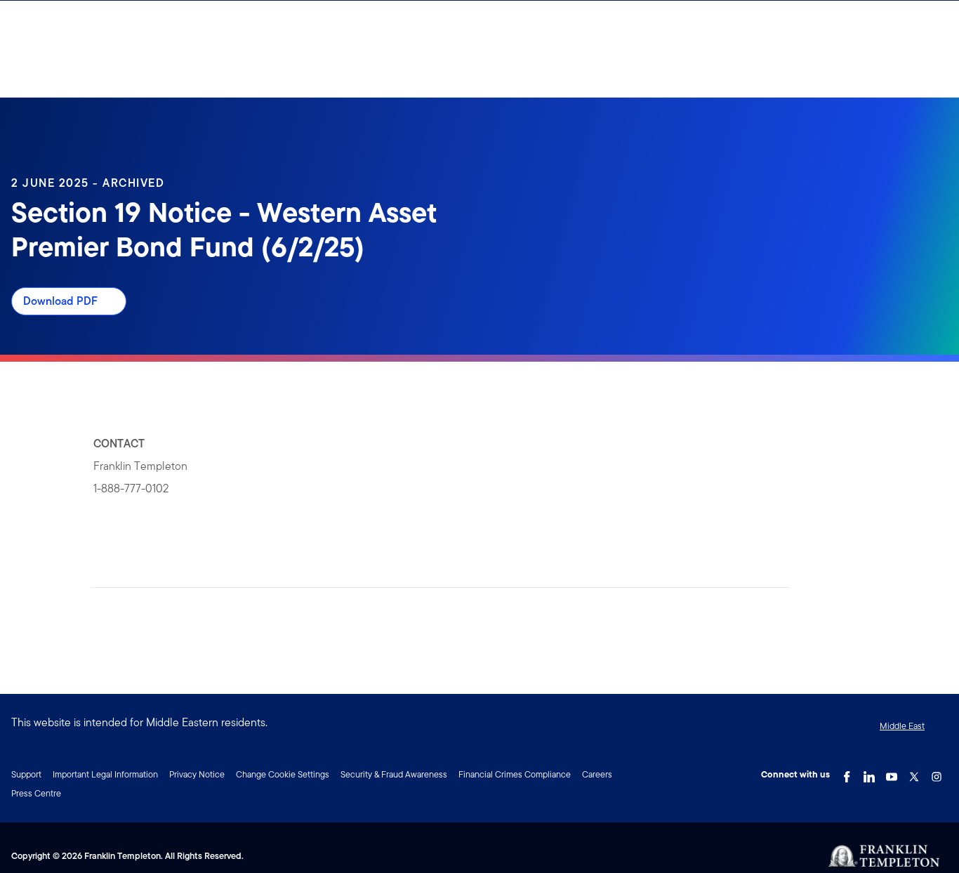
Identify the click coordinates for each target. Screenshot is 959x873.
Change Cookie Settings (282, 774)
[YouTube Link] (891, 773)
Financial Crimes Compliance (514, 774)
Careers (597, 774)
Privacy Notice (197, 774)
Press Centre (36, 793)
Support (26, 774)
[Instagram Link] (936, 773)
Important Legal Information (105, 774)
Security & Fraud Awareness (393, 774)
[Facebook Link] (846, 773)
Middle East (902, 726)
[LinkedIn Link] (869, 773)
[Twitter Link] (914, 773)
